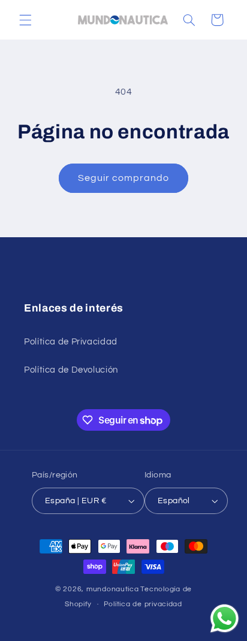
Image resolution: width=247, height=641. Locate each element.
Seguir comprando (124, 178)
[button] (25, 20)
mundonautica (112, 589)
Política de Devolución (71, 369)
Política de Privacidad (71, 341)
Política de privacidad (143, 604)
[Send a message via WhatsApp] (224, 618)
